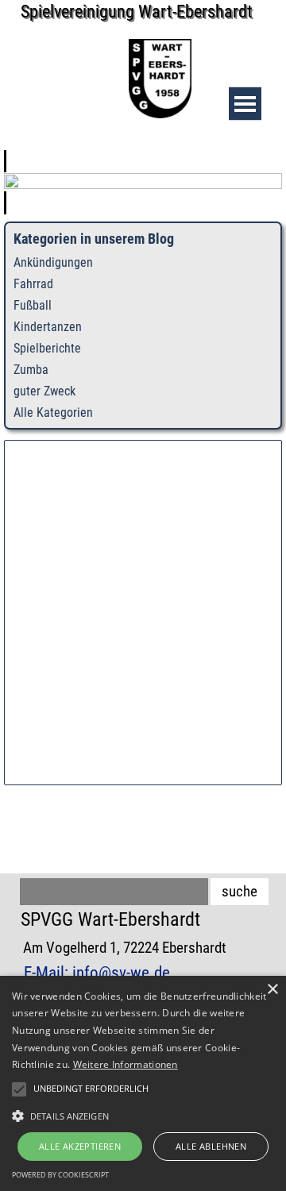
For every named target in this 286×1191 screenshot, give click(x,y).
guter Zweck (44, 391)
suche (239, 891)
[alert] (143, 1083)
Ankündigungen (53, 262)
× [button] (272, 990)
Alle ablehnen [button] (211, 1146)
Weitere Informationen (125, 1064)
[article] (143, 181)
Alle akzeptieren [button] (80, 1146)
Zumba (31, 369)
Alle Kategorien (53, 412)
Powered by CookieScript (60, 1175)
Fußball (33, 305)
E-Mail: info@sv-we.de (97, 972)
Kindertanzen (48, 326)
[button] (143, 1114)
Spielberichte (47, 348)
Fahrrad (33, 283)
